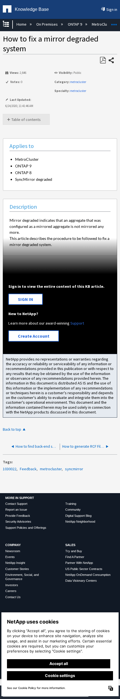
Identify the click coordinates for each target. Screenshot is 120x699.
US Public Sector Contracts (83, 569)
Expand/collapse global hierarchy (9, 24)
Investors (11, 585)
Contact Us (13, 597)
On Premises (47, 24)
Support (77, 323)
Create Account (33, 336)
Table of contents (26, 119)
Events (10, 557)
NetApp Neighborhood (80, 521)
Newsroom (12, 551)
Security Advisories (18, 521)
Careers (10, 591)
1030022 (9, 468)
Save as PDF (103, 60)
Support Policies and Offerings (25, 527)
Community (73, 509)
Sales (70, 545)
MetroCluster (103, 24)
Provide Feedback (17, 515)
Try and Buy (73, 551)
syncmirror (74, 468)
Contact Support (16, 503)
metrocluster (78, 82)
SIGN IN (25, 299)
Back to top (12, 429)
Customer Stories (17, 569)
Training (70, 503)
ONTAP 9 (75, 24)
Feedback (28, 468)
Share (111, 61)
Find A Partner (74, 557)
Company (13, 545)
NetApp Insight (15, 562)
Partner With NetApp (79, 562)
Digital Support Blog (78, 515)
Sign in (111, 9)
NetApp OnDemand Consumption (88, 574)
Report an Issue (16, 509)
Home (21, 24)
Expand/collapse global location (114, 22)
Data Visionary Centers (81, 580)
